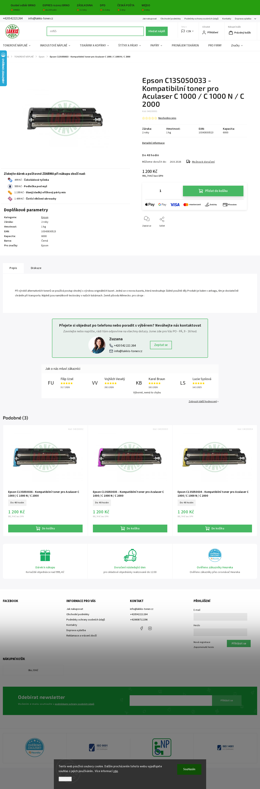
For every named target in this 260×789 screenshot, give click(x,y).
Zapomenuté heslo (204, 647)
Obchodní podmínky (170, 18)
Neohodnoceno (167, 118)
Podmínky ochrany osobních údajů (201, 18)
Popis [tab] (13, 268)
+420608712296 (139, 620)
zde (115, 771)
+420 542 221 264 (125, 345)
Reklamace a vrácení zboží (81, 636)
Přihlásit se (227, 700)
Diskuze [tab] (36, 268)
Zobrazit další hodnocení (203, 401)
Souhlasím (189, 769)
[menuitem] (19, 45)
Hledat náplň (156, 31)
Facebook (141, 628)
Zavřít (241, 232)
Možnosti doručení (203, 162)
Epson (44, 217)
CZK (188, 31)
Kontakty (226, 18)
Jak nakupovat (149, 18)
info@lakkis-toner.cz (128, 351)
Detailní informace (153, 143)
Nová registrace (202, 642)
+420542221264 (139, 614)
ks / (33, 670)
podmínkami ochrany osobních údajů (74, 704)
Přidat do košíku (216, 191)
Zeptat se (161, 345)
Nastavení (65, 779)
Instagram (150, 628)
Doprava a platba (243, 18)
